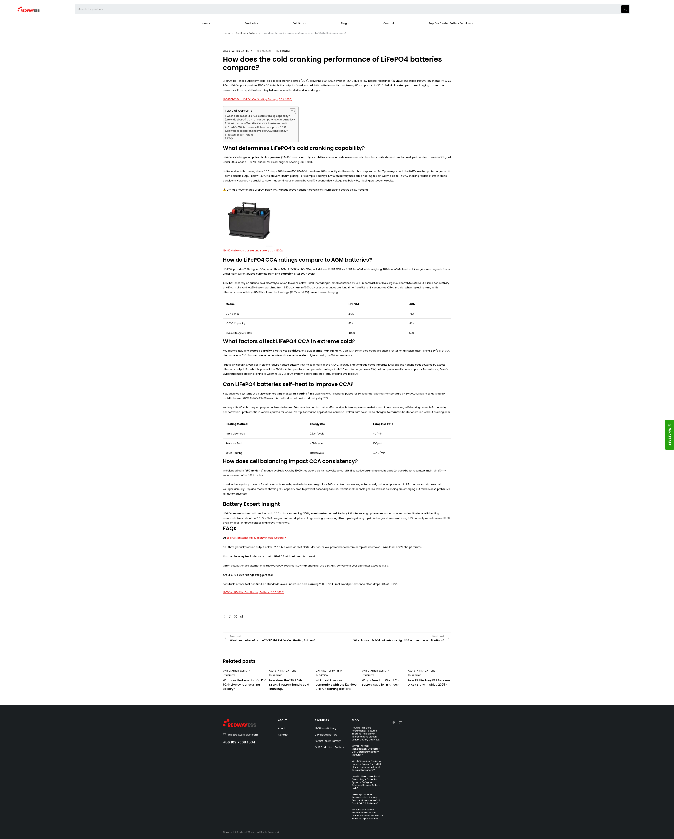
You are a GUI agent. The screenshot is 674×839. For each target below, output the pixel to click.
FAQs (230, 138)
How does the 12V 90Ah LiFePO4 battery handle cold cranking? (289, 684)
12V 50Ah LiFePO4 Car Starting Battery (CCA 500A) (253, 592)
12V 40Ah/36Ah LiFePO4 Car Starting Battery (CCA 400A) (257, 99)
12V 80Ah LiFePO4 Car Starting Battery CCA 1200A (253, 250)
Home (226, 33)
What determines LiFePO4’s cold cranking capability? (258, 116)
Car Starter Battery (246, 33)
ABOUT (282, 720)
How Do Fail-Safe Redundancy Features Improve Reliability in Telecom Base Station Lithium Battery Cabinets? (366, 733)
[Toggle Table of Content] (291, 111)
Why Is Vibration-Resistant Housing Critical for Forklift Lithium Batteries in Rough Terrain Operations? (366, 765)
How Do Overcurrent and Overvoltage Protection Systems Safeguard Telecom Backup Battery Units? (366, 782)
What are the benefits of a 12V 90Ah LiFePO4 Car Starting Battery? (244, 684)
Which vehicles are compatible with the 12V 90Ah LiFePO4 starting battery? (337, 684)
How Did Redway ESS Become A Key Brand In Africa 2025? (429, 682)
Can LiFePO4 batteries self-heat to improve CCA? (257, 127)
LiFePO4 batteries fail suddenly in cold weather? (256, 538)
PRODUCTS (322, 720)
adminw (285, 51)
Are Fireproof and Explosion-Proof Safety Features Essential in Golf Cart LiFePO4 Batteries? (366, 799)
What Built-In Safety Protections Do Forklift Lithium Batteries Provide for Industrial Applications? (367, 814)
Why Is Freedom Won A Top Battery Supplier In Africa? (381, 682)
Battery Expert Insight (240, 134)
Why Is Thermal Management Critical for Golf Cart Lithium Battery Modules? (365, 750)
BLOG (355, 720)
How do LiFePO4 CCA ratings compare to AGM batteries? (261, 119)
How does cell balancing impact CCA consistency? (257, 131)
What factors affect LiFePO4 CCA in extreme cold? (257, 123)
